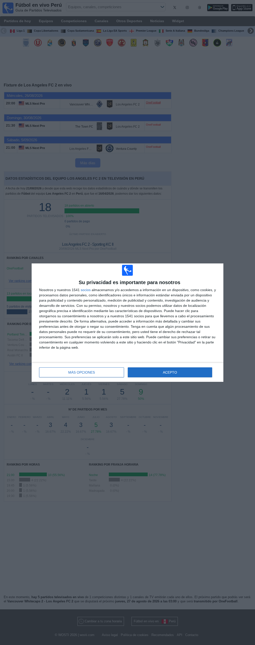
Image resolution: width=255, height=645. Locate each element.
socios (86, 290)
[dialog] (127, 322)
